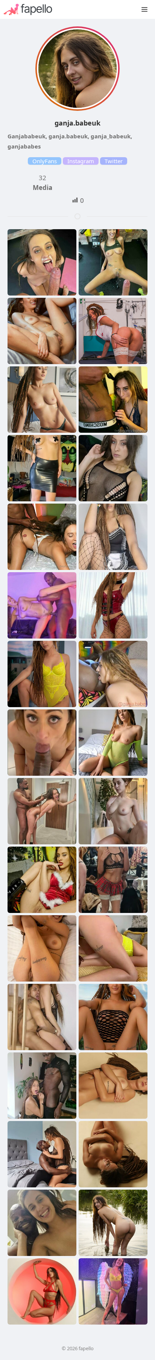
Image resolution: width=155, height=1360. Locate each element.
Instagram (80, 161)
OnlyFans (44, 161)
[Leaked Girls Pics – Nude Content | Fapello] (32, 9)
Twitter (114, 161)
